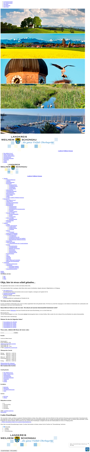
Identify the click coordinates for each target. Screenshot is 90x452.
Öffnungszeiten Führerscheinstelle (8, 364)
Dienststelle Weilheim (14, 266)
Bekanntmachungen (10, 193)
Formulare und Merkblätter (12, 202)
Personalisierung (8, 431)
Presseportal (6, 159)
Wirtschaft (8, 258)
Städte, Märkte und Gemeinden (13, 260)
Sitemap (5, 297)
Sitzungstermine (12, 251)
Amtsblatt (8, 181)
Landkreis (5, 223)
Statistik (7, 428)
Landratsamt (6, 262)
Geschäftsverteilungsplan (11, 263)
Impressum (5, 387)
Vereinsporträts (12, 216)
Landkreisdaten (12, 226)
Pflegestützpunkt (10, 220)
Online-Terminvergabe (8, 154)
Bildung (8, 230)
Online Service (9, 201)
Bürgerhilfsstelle (9, 204)
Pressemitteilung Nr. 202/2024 (10, 322)
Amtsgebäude (9, 265)
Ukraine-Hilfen (9, 195)
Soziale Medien (12, 188)
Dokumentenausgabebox (11, 269)
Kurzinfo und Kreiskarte (11, 225)
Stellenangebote (9, 190)
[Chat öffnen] (87, 449)
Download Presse (13, 184)
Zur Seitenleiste (6, 5)
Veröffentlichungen (13, 186)
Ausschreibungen (7, 157)
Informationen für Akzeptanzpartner (17, 209)
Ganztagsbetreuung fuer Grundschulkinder (18, 243)
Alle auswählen (13, 450)
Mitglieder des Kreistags (14, 248)
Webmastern (13, 310)
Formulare (11, 210)
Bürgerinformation (13, 246)
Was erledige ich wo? (8, 153)
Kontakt (5, 162)
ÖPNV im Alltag (10, 218)
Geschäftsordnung (13, 247)
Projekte (11, 215)
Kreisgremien (12, 249)
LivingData (6, 410)
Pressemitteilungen (10, 182)
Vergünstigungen (13, 207)
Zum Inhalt (5, 4)
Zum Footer (6, 6)
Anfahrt (5, 161)
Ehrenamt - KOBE (10, 212)
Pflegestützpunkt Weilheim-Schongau (17, 239)
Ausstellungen (12, 187)
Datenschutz (6, 388)
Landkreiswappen (13, 228)
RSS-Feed (5, 396)
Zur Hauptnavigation (8, 1)
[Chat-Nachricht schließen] (88, 443)
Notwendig (7, 426)
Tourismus (8, 257)
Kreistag (8, 244)
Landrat (8, 224)
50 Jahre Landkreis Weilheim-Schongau (15, 197)
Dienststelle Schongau (14, 267)
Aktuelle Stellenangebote (8, 155)
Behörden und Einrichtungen (12, 261)
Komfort (7, 429)
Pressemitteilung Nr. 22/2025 (9, 323)
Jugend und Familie (10, 242)
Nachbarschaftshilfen (13, 214)
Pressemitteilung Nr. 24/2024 (9, 327)
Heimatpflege (9, 240)
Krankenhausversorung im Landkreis (17, 238)
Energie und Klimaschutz (11, 233)
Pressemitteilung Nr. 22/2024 (9, 325)
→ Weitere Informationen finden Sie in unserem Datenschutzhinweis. (16, 421)
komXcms (11, 410)
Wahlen (8, 196)
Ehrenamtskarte (9, 205)
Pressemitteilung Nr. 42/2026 (9, 324)
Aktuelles (5, 178)
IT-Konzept (11, 232)
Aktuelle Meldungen (10, 179)
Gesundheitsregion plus (14, 237)
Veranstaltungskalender (8, 158)
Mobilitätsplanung (13, 219)
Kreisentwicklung (10, 253)
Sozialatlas (8, 221)
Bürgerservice (6, 198)
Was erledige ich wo (7, 290)
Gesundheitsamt (12, 235)
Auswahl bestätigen (5, 450)
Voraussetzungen (13, 206)
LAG (7, 255)
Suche (4, 391)
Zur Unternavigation (7, 3)
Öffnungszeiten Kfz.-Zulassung (8, 363)
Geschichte (11, 229)
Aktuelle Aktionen (13, 211)
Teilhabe (8, 256)
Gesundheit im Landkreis (11, 234)
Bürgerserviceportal (7, 294)
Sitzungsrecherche (13, 252)
